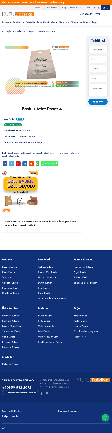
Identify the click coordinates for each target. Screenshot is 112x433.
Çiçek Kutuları (81, 272)
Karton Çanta (80, 321)
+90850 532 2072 (16, 387)
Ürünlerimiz (20, 31)
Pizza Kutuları (44, 293)
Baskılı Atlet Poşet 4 (42, 109)
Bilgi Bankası (52, 7)
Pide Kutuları (44, 288)
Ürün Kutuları (49, 22)
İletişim (95, 22)
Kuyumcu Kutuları (10, 347)
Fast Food (17, 22)
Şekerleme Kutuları (11, 288)
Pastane (5, 22)
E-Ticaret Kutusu (10, 342)
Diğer (73, 22)
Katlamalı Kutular (10, 364)
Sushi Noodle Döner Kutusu (52, 298)
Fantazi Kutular (33, 22)
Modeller (83, 22)
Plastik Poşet (80, 336)
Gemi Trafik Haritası (12, 411)
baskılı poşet (13, 152)
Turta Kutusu (8, 277)
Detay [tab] (6, 210)
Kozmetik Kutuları (10, 321)
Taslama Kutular (81, 277)
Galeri (87, 7)
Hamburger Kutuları (47, 277)
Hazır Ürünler (80, 315)
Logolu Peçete (81, 326)
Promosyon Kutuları (83, 267)
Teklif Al (98, 41)
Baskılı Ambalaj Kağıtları (86, 331)
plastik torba (14, 156)
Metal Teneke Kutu (47, 326)
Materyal (63, 22)
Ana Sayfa (6, 31)
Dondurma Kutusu (11, 293)
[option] (42, 66)
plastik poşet (49, 152)
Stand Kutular (8, 336)
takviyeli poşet (63, 152)
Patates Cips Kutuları (48, 272)
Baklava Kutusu (9, 267)
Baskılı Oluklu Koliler (12, 326)
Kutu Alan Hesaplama (68, 411)
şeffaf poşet (26, 152)
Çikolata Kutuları (10, 282)
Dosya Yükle (75, 7)
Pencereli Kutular (10, 315)
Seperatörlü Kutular (11, 331)
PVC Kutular (44, 321)
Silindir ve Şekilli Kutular (85, 282)
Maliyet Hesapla (10, 416)
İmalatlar (38, 7)
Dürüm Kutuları (45, 282)
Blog (64, 7)
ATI (4, 428)
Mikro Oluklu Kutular (48, 336)
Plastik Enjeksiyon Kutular (50, 342)
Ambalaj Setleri (45, 267)
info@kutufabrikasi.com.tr (21, 392)
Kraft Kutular (44, 331)
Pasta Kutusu (8, 272)
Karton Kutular (45, 315)
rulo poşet (37, 152)
